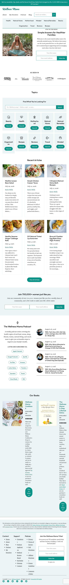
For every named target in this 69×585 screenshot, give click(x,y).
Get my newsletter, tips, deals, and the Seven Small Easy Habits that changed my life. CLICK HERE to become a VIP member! (34, 3)
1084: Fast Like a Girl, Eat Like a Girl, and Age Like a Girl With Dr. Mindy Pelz (55, 334)
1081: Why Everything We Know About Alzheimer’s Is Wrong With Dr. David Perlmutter (55, 371)
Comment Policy (9, 527)
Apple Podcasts (17, 351)
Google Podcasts (13, 357)
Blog (7, 545)
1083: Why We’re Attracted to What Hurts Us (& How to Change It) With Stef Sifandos (55, 346)
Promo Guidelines (31, 566)
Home (8, 539)
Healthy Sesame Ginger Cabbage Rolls (11, 238)
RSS (24, 379)
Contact (19, 566)
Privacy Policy (52, 525)
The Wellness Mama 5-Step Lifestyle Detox (62, 407)
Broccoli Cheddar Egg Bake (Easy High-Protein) (56, 238)
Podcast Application (20, 547)
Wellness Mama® (16, 579)
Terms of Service (36, 525)
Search (60, 107)
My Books (20, 561)
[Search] (54, 15)
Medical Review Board (19, 555)
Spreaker (13, 373)
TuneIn (23, 373)
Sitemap (19, 563)
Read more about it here (28, 472)
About (8, 542)
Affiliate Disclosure (60, 525)
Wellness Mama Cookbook (28, 405)
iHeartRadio (13, 379)
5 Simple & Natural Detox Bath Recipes (57, 183)
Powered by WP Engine (36, 579)
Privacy (30, 539)
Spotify (25, 357)
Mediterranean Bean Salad (11, 182)
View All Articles (34, 280)
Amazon (22, 362)
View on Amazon (29, 492)
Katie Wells (9, 190)
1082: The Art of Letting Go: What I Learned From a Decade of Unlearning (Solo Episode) (55, 358)
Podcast (8, 547)
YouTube (12, 362)
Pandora (23, 368)
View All (8, 126)
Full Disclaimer (44, 525)
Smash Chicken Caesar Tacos (33, 182)
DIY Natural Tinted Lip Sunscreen (34, 237)
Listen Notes (12, 368)
